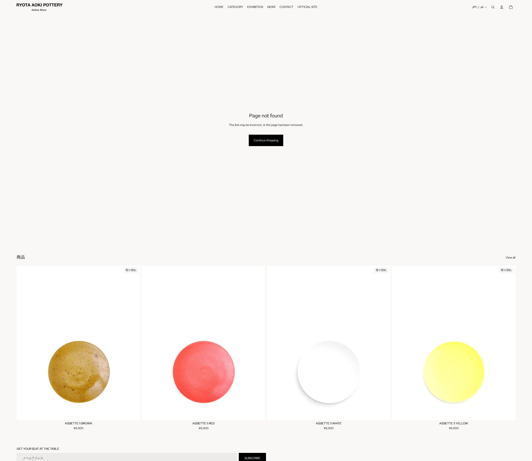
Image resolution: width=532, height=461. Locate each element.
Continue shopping (266, 140)
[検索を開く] (493, 7)
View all (510, 257)
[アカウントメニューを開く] (501, 7)
